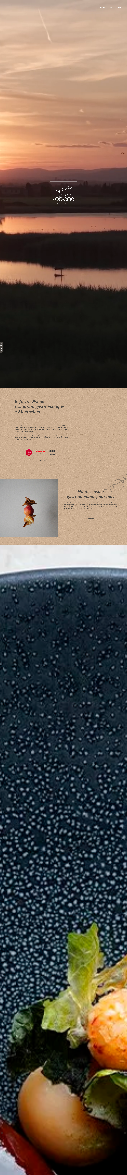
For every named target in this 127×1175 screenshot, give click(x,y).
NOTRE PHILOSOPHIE (41, 460)
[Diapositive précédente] (2, 1133)
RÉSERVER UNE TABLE (106, 7)
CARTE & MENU (90, 518)
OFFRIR (119, 7)
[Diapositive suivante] (125, 1133)
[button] (78, 424)
